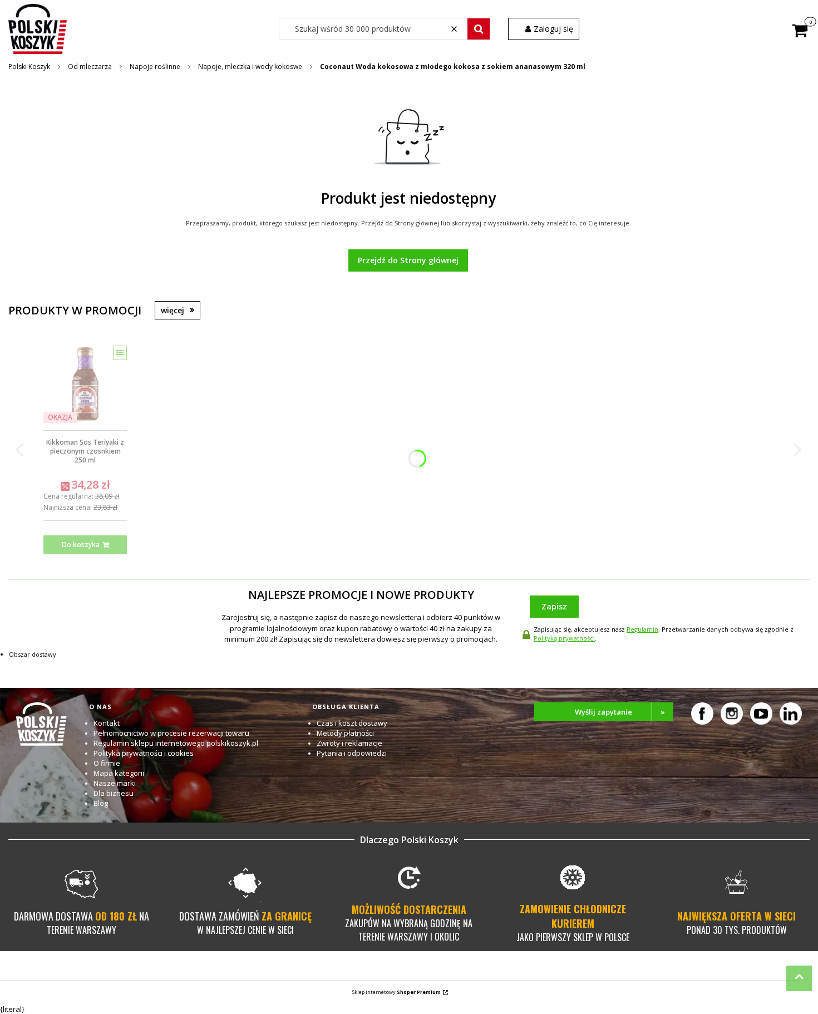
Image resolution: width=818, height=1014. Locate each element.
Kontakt (106, 723)
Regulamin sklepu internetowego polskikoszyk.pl (175, 743)
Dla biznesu (113, 793)
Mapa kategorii (118, 773)
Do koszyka (81, 544)
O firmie (106, 763)
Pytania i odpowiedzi (352, 753)
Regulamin (642, 629)
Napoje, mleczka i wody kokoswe (250, 66)
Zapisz (554, 606)
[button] (478, 29)
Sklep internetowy (396, 992)
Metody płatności (345, 733)
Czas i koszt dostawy (352, 723)
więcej (172, 310)
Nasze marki (114, 783)
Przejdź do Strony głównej (408, 260)
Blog (100, 803)
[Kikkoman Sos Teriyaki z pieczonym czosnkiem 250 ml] (85, 384)
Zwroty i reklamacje (349, 743)
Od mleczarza (90, 66)
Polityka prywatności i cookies (143, 753)
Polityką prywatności (564, 638)
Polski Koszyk (29, 66)
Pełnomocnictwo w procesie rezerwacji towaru (171, 733)
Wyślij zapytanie (620, 712)
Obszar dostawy (32, 654)
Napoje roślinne (155, 66)
